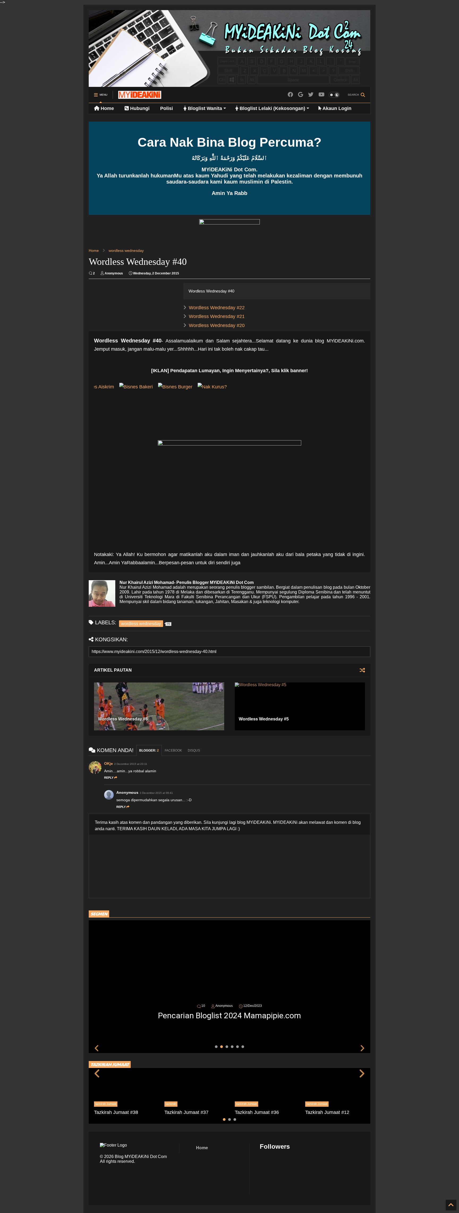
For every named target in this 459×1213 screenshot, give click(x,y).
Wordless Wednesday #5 (264, 719)
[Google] (300, 94)
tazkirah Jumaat (105, 1103)
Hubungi (139, 108)
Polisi (166, 108)
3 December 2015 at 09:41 (156, 792)
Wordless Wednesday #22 (217, 307)
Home (106, 108)
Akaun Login (336, 108)
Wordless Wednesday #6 (123, 719)
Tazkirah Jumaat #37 (186, 1112)
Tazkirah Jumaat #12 (327, 1112)
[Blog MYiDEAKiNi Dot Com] (139, 96)
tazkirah (171, 1103)
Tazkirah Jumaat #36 (257, 1112)
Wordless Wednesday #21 (217, 316)
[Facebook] (290, 94)
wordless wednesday (126, 250)
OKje (108, 763)
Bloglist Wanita (204, 108)
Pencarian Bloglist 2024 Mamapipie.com (229, 1015)
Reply (108, 777)
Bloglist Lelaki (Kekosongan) (271, 108)
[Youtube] (321, 94)
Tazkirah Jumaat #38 (116, 1112)
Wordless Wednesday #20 (217, 325)
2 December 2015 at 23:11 (130, 763)
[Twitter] (310, 94)
